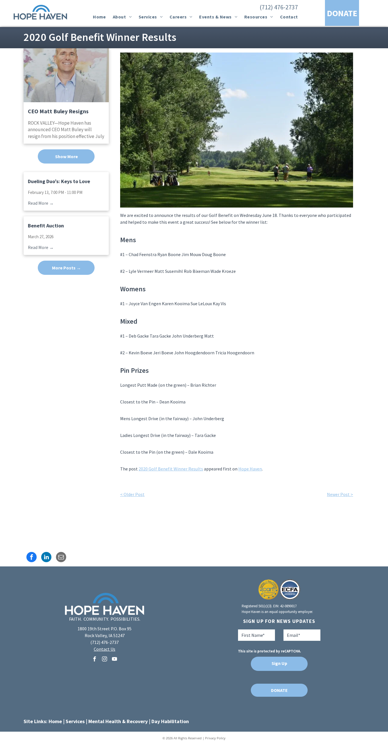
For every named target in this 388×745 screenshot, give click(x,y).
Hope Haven (250, 469)
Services (75, 721)
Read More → (41, 203)
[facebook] (94, 659)
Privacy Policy (215, 738)
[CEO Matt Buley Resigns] (66, 75)
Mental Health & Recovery (118, 721)
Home (55, 721)
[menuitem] (99, 17)
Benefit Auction (46, 225)
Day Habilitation (170, 721)
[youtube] (114, 659)
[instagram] (104, 659)
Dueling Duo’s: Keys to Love (59, 181)
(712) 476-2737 (279, 7)
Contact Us (104, 649)
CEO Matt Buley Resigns (58, 111)
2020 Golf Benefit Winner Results (171, 469)
